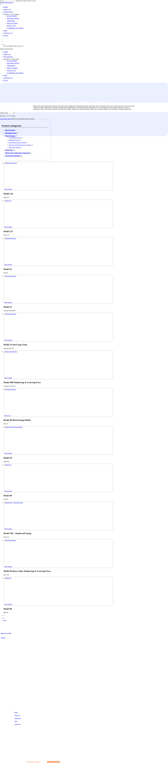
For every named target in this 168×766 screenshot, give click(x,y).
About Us (17, 715)
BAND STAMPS (12, 61)
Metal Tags (9, 150)
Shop (15, 721)
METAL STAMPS (12, 68)
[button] (7, 633)
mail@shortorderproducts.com (22, 746)
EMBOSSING (11, 65)
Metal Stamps (7, 119)
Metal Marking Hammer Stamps (17, 142)
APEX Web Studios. (54, 762)
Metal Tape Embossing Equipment (17, 153)
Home (1, 119)
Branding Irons (10, 133)
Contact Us (17, 724)
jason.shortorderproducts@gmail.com (24, 744)
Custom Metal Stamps (15, 137)
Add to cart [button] (7, 415)
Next (5, 620)
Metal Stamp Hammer (15, 147)
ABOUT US (7, 54)
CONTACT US (8, 78)
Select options (8, 189)
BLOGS (6, 80)
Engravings (17, 718)
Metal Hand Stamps (14, 140)
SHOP (5, 75)
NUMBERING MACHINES (15, 73)
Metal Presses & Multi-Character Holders (20, 145)
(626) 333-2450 (18, 739)
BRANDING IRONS (13, 63)
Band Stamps (10, 130)
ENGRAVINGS (8, 57)
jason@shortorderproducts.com (22, 742)
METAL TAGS (11, 70)
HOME (6, 52)
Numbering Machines (13, 156)
